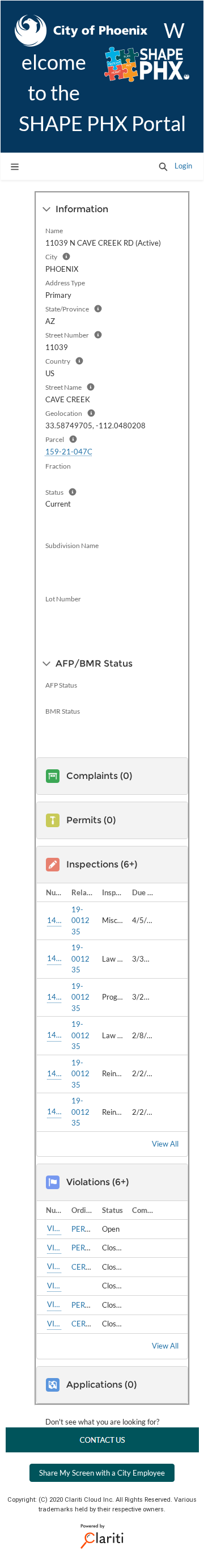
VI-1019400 (54, 1285)
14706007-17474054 (54, 1073)
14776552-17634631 (54, 996)
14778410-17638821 (54, 958)
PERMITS (87, 1228)
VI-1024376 (54, 1323)
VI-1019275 (54, 1266)
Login (183, 165)
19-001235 (80, 920)
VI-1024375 (54, 1304)
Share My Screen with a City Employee (102, 1472)
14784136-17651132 (54, 920)
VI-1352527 (54, 1228)
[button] (163, 166)
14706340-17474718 (54, 1111)
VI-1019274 (54, 1247)
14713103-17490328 (54, 1034)
